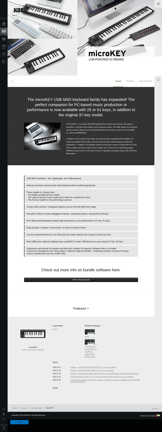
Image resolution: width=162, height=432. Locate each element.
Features (4, 39)
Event (55, 329)
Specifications (145, 81)
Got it (19, 422)
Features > (81, 308)
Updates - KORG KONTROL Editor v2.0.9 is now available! (92, 370)
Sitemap (155, 409)
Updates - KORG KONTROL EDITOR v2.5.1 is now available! (93, 367)
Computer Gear (36, 408)
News (4, 409)
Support (4, 54)
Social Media (4, 419)
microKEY (50, 408)
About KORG (4, 428)
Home (4, 24)
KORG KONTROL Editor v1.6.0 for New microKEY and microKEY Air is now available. (102, 377)
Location (4, 414)
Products (4, 31)
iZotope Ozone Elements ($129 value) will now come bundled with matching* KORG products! (104, 374)
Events (4, 47)
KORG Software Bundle (81, 280)
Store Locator (4, 62)
